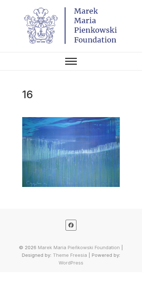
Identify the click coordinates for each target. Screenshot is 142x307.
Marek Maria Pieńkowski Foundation (79, 247)
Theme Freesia (70, 255)
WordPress (71, 263)
